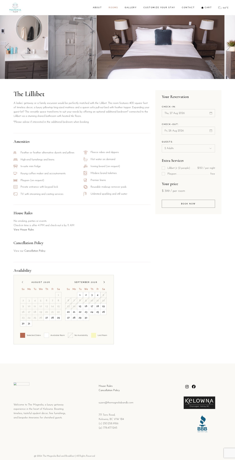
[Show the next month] (104, 282)
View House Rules (24, 229)
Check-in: (169, 107)
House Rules (106, 386)
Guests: (167, 142)
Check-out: (170, 124)
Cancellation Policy (34, 251)
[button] (228, 47)
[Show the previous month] (22, 282)
